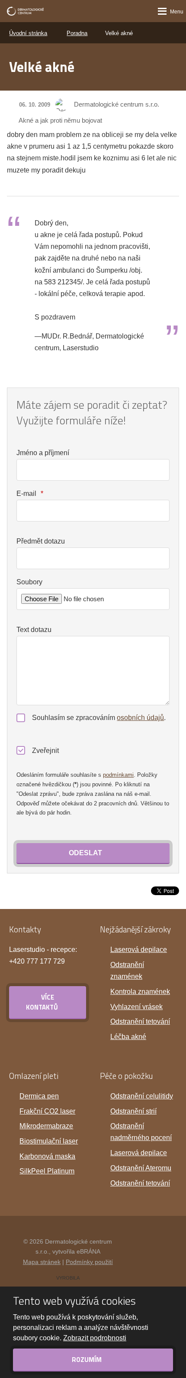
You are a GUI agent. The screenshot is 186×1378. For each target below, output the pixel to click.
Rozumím (87, 1360)
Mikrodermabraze (46, 1126)
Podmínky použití (89, 1261)
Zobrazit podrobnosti (94, 1338)
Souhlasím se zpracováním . (99, 717)
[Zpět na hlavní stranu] (25, 11)
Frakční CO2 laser (47, 1111)
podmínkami (118, 775)
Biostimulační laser (48, 1141)
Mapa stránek (42, 1261)
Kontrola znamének (140, 991)
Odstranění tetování (140, 1021)
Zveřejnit (45, 750)
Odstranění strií (133, 1111)
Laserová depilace (138, 949)
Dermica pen (39, 1096)
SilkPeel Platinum (46, 1171)
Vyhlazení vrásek (136, 1006)
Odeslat (85, 853)
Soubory (29, 582)
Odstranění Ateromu (140, 1168)
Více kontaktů (42, 1002)
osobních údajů (140, 717)
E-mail (29, 493)
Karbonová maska (47, 1156)
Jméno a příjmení (42, 452)
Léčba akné (128, 1036)
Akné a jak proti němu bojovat (60, 120)
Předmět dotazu (40, 541)
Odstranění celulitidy (141, 1096)
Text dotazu (33, 629)
